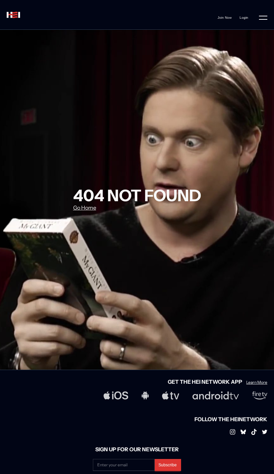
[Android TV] (215, 395)
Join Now (225, 17)
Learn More (256, 382)
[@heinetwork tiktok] (254, 432)
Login (244, 17)
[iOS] (116, 395)
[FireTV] (259, 395)
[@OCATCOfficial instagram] (264, 432)
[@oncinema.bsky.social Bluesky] (243, 432)
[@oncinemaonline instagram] (232, 432)
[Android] (145, 395)
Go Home (84, 207)
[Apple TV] (170, 395)
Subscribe (167, 465)
